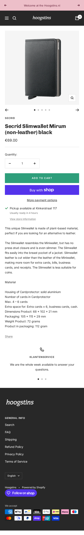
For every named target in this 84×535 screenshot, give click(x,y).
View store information (23, 219)
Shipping (11, 439)
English (12, 475)
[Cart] (77, 18)
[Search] (14, 18)
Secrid (10, 118)
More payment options (42, 200)
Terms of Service (16, 461)
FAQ (8, 432)
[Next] (77, 110)
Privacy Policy (14, 454)
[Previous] (6, 110)
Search (9, 424)
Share (9, 336)
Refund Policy (14, 446)
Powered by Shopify (33, 487)
